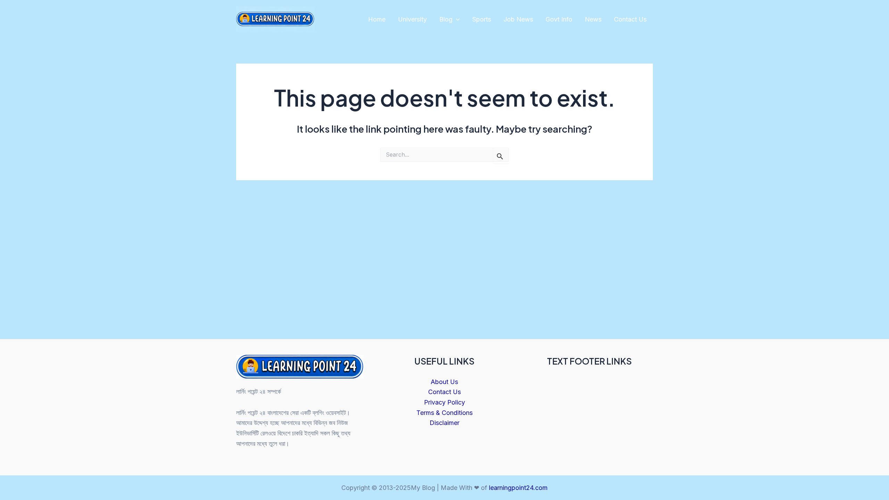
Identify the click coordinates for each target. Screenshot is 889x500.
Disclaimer (444, 422)
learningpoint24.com (518, 487)
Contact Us (630, 19)
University (412, 19)
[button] (456, 20)
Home (376, 19)
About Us (444, 381)
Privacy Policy (444, 402)
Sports (481, 19)
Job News (518, 19)
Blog (445, 19)
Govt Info (559, 19)
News (593, 19)
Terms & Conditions (444, 412)
